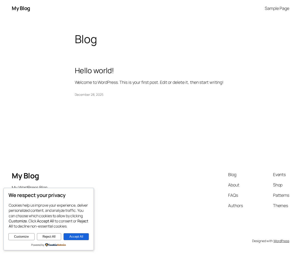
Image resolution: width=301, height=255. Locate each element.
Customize (21, 236)
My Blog (21, 8)
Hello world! (94, 70)
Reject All (49, 236)
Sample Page (277, 8)
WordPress (281, 241)
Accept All (76, 236)
